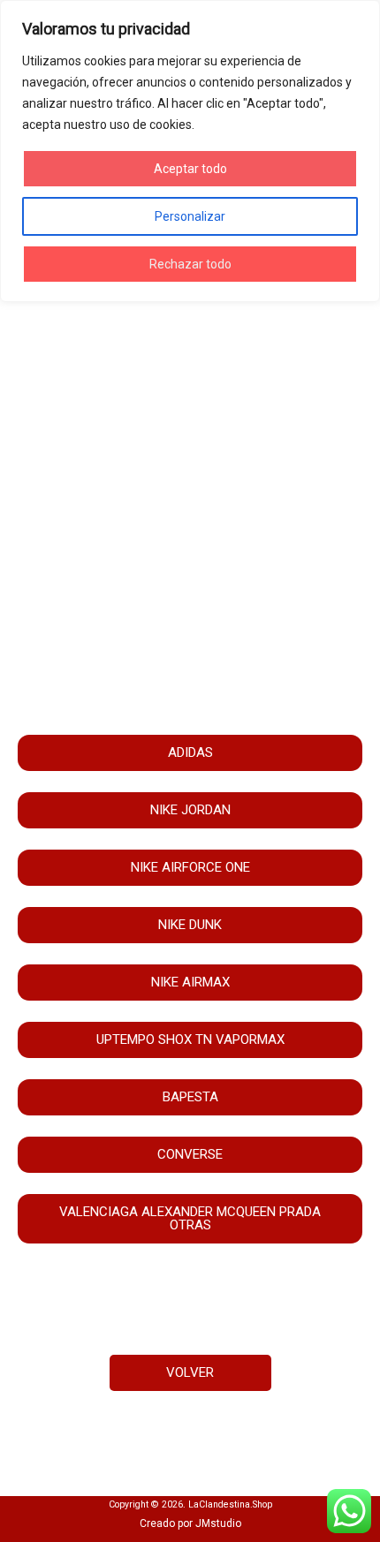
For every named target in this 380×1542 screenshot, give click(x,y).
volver (190, 1372)
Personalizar (190, 216)
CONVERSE (190, 1154)
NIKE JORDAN (190, 810)
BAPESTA (190, 1097)
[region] (190, 151)
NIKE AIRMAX (190, 982)
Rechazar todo (190, 264)
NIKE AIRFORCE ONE (190, 867)
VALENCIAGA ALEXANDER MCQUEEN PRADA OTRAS (190, 1218)
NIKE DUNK (190, 925)
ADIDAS (190, 752)
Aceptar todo (190, 169)
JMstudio (218, 1523)
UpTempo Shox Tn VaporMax (190, 1039)
